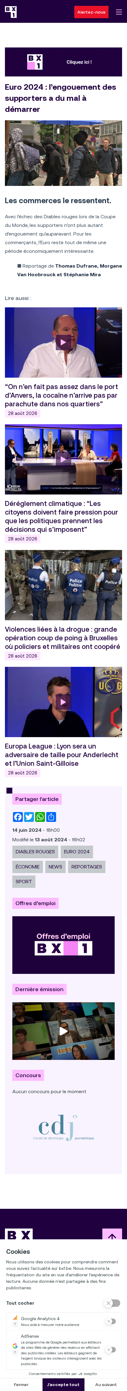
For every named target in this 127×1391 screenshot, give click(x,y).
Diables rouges (35, 851)
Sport (24, 881)
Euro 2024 (77, 851)
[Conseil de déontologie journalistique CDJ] (63, 1127)
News (55, 866)
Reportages (87, 866)
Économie (27, 866)
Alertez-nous (91, 12)
